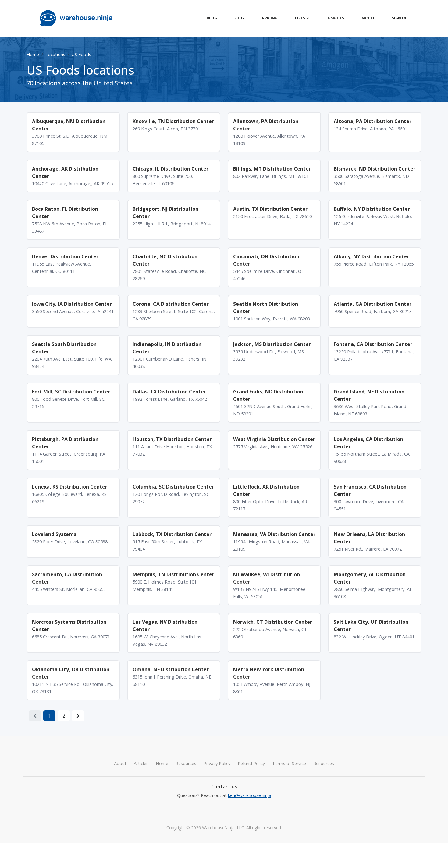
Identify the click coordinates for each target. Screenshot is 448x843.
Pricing (270, 18)
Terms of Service (289, 763)
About (368, 18)
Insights (335, 18)
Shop (239, 18)
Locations (55, 54)
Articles (141, 763)
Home (33, 54)
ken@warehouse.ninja (249, 795)
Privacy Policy (217, 763)
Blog (212, 18)
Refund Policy (251, 763)
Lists (300, 18)
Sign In (399, 18)
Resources (186, 763)
